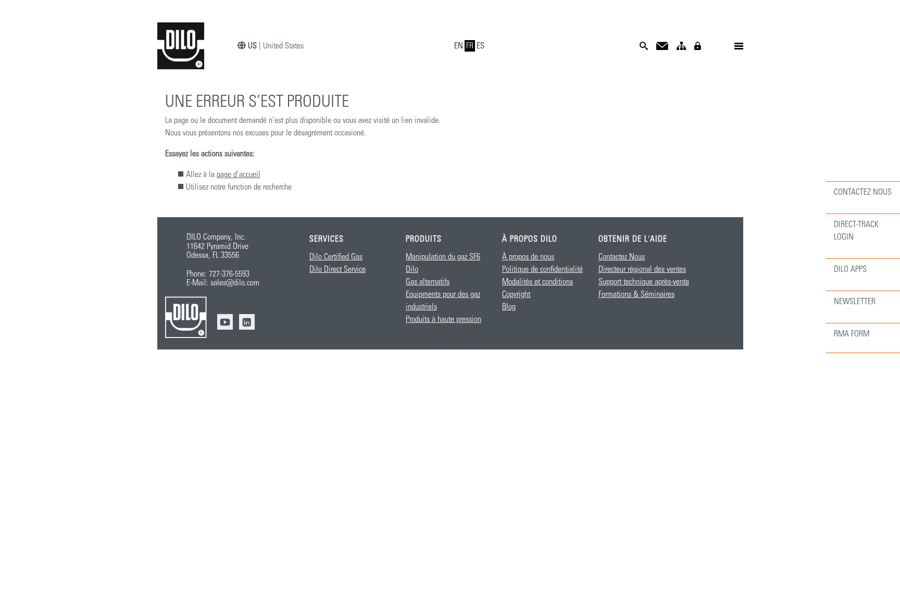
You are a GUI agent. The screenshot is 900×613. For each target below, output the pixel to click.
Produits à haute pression (443, 319)
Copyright (516, 294)
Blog (509, 307)
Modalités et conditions (537, 282)
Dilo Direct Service (337, 269)
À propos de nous (528, 257)
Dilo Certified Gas (335, 257)
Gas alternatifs (427, 282)
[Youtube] (225, 322)
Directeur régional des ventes (642, 269)
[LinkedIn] (247, 322)
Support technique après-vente (643, 282)
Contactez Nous (621, 257)
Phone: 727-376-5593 (217, 274)
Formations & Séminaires (636, 294)
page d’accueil (238, 174)
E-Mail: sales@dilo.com (222, 283)
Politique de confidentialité (542, 269)
